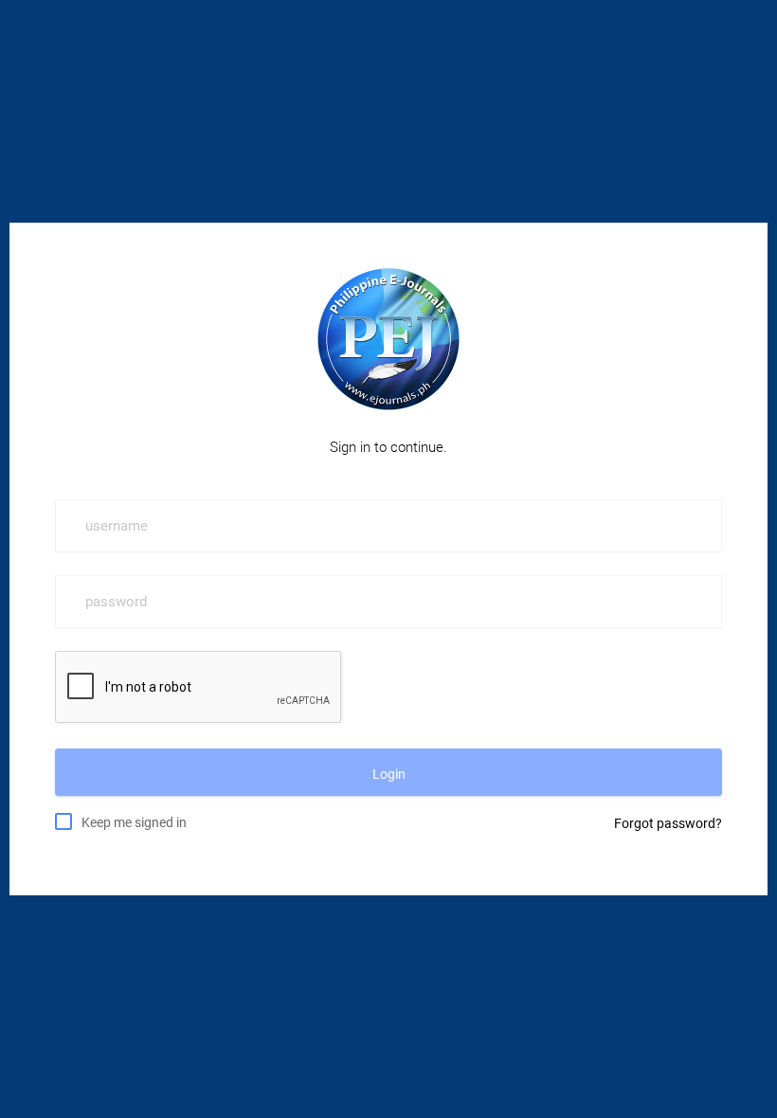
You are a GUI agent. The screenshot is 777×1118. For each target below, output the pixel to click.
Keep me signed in (134, 822)
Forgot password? (668, 823)
